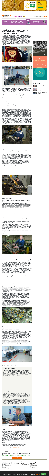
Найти (45, 16)
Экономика (30, 14)
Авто (34, 14)
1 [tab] (44, 54)
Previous (33, 45)
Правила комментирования (25, 464)
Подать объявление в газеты (34, 465)
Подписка (12, 461)
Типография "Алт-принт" (15, 463)
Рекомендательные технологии (33, 464)
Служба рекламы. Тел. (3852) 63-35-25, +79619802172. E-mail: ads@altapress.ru (34, 469)
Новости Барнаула (17, 14)
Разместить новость (36, 95)
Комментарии (17, 457)
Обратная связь (23, 461)
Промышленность (39, 14)
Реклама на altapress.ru (33, 461)
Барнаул (6, 451)
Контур (3, 454)
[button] (6, 67)
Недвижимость (25, 14)
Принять (43, 474)
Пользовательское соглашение (24, 463)
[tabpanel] (40, 48)
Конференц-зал (13, 462)
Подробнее (38, 474)
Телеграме (15, 447)
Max (18, 447)
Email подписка (32, 467)
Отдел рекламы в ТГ (33, 462)
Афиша (31, 466)
